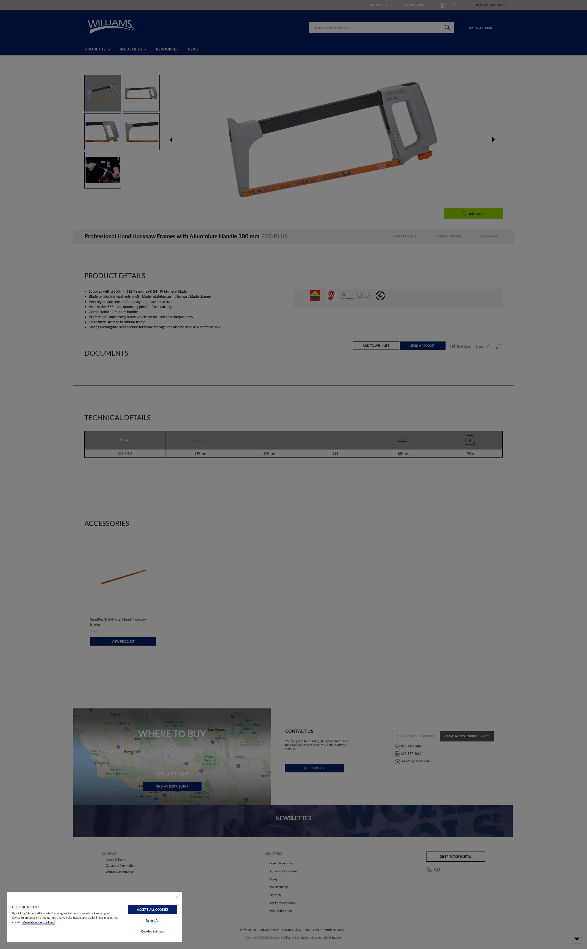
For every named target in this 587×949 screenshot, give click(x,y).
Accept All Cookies (152, 909)
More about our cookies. (38, 922)
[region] (94, 916)
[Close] (177, 897)
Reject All (152, 920)
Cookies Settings (152, 931)
